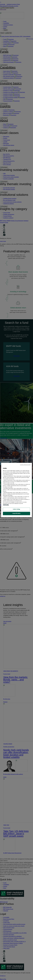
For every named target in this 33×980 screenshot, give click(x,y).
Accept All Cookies (16, 513)
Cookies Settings (16, 509)
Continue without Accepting (25, 464)
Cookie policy (5, 504)
